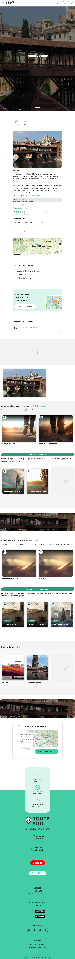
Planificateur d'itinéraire (46, 752)
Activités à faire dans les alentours (28, 271)
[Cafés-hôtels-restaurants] (19, 563)
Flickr (6, 108)
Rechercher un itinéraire (39, 848)
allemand (43, 212)
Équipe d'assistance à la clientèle (38, 957)
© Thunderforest (44, 255)
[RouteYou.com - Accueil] (10, 2)
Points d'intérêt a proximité (26, 274)
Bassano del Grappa (23, 115)
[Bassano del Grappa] (37, 667)
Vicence (15, 115)
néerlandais (24, 214)
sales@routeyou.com (38, 948)
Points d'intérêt (6, 115)
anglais (50, 212)
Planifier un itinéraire (39, 837)
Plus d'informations (19, 205)
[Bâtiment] (56, 563)
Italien (37, 212)
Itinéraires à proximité (25, 306)
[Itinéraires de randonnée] (56, 428)
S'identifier (37, 873)
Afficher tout (39, 406)
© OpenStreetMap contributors (55, 255)
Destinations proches (23, 278)
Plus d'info (36, 195)
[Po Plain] (13, 667)
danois (56, 212)
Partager (17, 124)
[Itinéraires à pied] (19, 428)
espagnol (16, 214)
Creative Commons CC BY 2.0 (15, 109)
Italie (12, 115)
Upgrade (37, 862)
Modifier (25, 124)
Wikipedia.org (20, 199)
